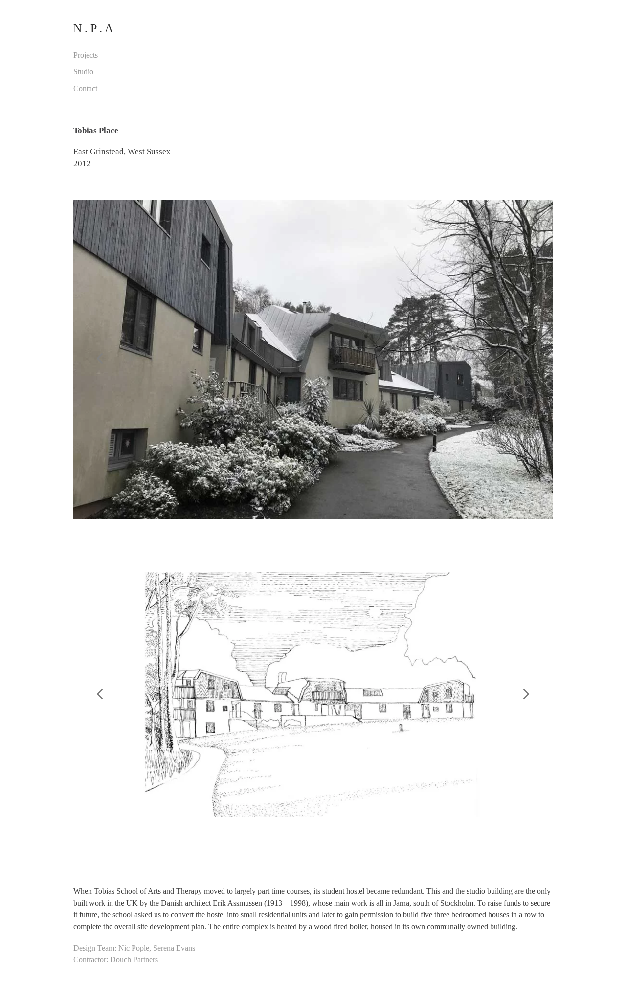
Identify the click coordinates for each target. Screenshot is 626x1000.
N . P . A (93, 28)
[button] (100, 359)
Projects (85, 55)
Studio (83, 72)
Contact (85, 88)
